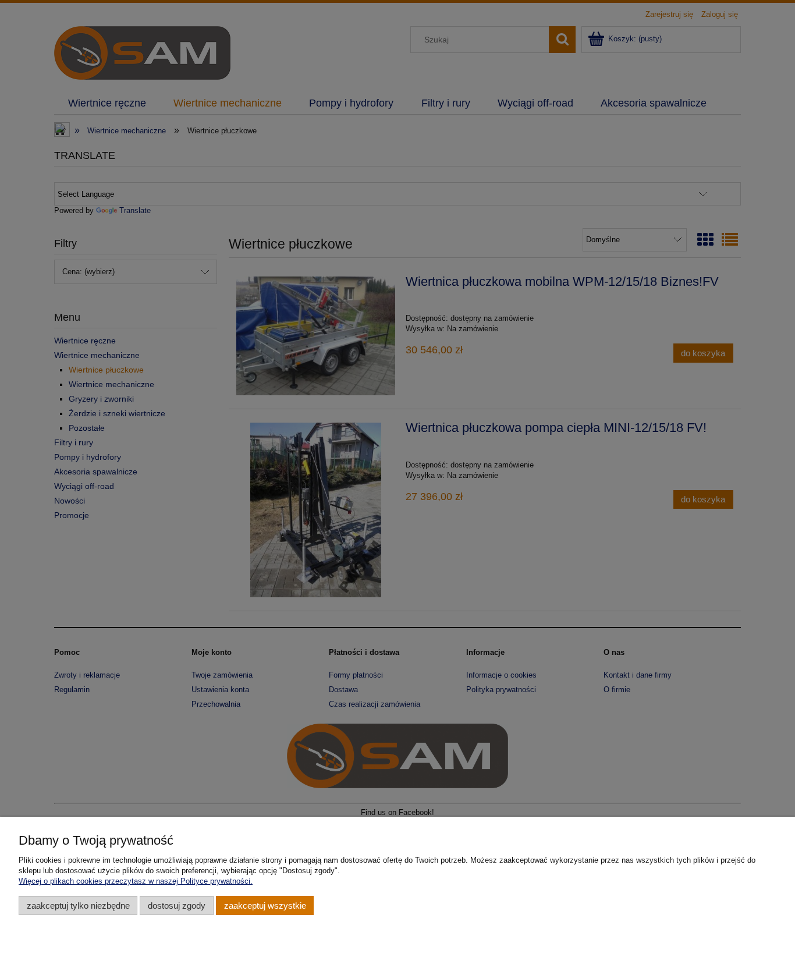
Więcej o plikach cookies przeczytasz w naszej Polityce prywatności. (136, 881)
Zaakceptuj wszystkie (265, 905)
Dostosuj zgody (176, 905)
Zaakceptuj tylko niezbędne (78, 905)
